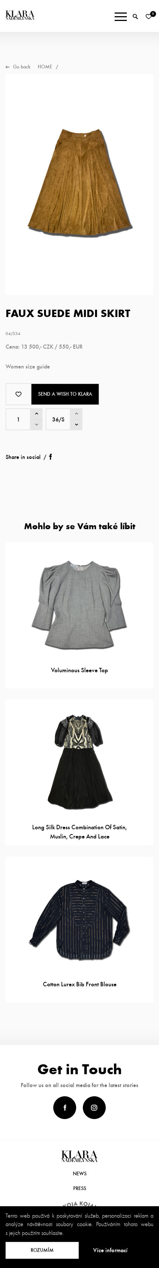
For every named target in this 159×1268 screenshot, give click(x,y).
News (80, 1174)
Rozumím (42, 1250)
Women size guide (28, 366)
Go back (21, 67)
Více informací (110, 1250)
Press (79, 1188)
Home (45, 67)
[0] (149, 16)
